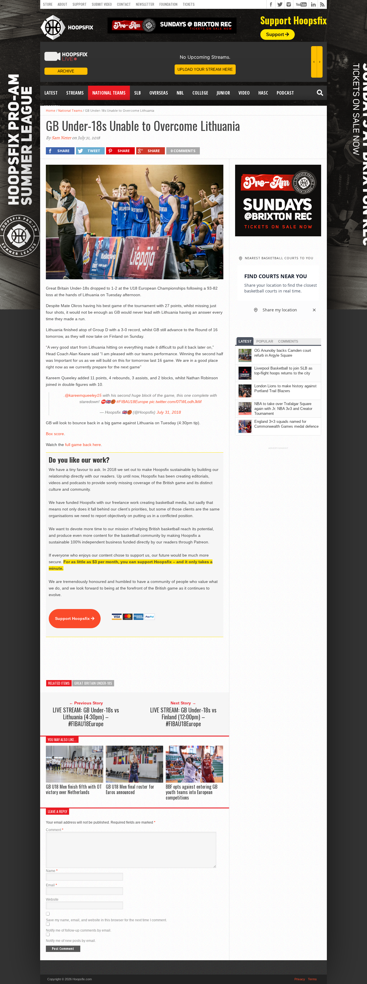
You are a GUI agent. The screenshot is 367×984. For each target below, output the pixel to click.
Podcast (285, 93)
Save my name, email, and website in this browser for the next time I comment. (106, 920)
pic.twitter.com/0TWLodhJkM (175, 401)
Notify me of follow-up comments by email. (78, 930)
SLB (137, 93)
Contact (124, 4)
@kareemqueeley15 (83, 395)
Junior (223, 93)
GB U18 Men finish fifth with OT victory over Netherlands (74, 789)
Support (80, 4)
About (62, 4)
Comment (54, 830)
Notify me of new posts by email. (71, 941)
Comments (288, 341)
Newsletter (145, 4)
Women (52, 107)
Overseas (158, 93)
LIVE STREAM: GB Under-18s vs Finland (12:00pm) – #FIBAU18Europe (183, 716)
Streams (75, 93)
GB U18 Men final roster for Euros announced (130, 789)
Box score (55, 433)
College (200, 93)
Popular (264, 341)
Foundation (168, 4)
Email (51, 885)
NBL (180, 93)
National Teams (109, 93)
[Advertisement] (150, 658)
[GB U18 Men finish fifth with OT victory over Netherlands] (74, 781)
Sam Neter (61, 138)
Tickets (189, 4)
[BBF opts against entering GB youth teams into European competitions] (194, 781)
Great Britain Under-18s (93, 683)
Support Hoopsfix (73, 618)
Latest (51, 93)
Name (52, 871)
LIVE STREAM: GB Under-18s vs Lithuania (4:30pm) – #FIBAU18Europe (86, 716)
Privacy (299, 979)
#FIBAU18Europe (132, 401)
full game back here (83, 444)
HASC (263, 93)
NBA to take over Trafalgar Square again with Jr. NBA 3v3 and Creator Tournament (283, 409)
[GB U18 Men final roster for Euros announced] (134, 781)
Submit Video (102, 4)
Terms (312, 979)
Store (47, 4)
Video (244, 93)
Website (52, 899)
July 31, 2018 (169, 412)
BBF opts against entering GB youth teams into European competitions (191, 792)
